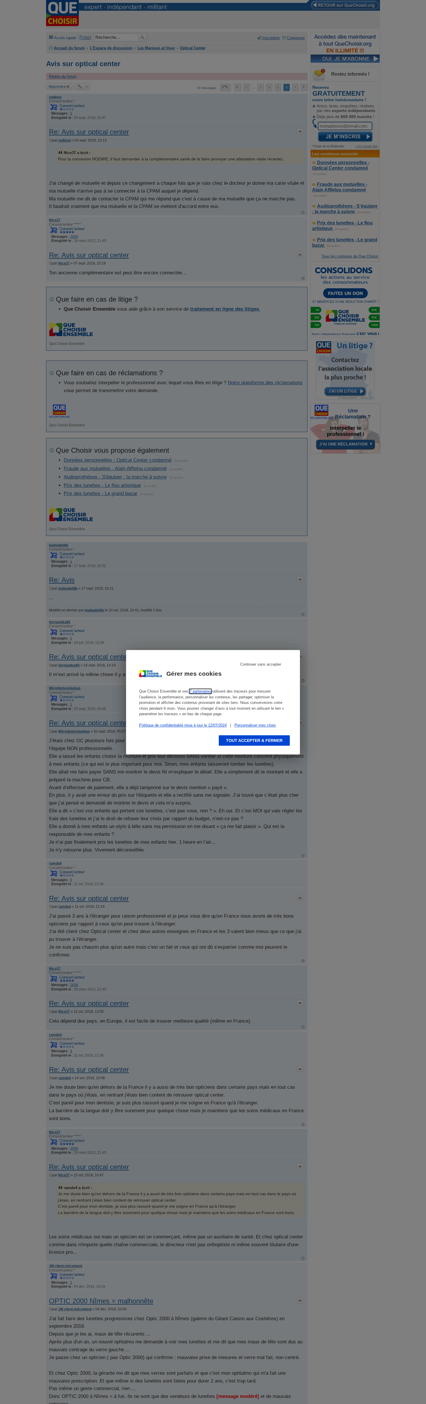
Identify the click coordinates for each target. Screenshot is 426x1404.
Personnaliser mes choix (255, 725)
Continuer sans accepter (260, 664)
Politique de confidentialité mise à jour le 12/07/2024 (183, 725)
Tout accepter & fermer (254, 740)
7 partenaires (200, 691)
